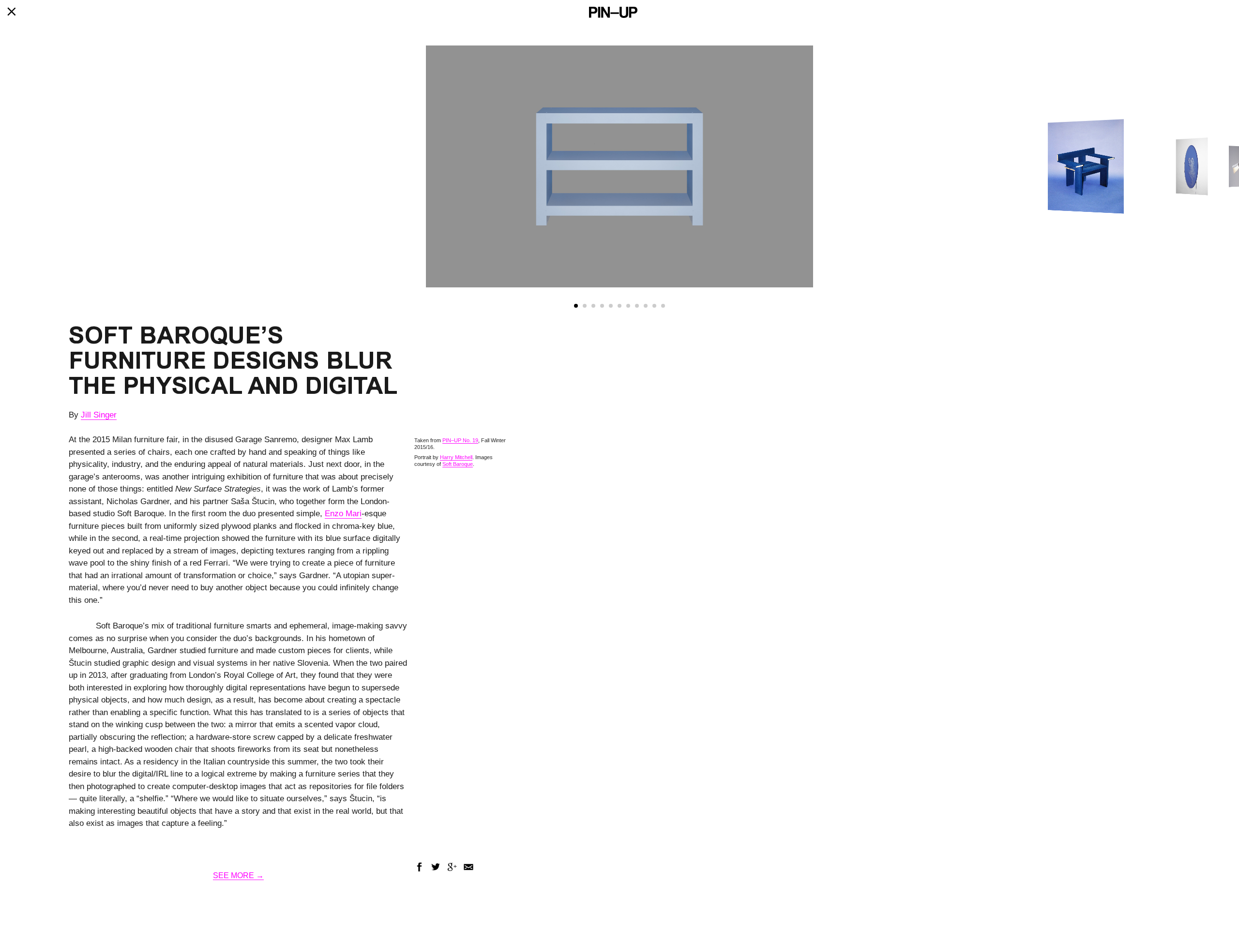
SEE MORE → (238, 875)
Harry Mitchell (456, 457)
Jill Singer (99, 414)
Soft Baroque (457, 464)
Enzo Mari (343, 513)
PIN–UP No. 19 (460, 440)
